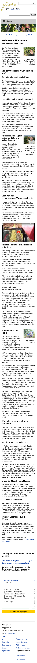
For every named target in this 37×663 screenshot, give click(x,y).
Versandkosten (21, 642)
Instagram (21, 655)
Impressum (6, 651)
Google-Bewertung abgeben (18, 611)
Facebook (21, 660)
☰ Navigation (7, 21)
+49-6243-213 (14, 10)
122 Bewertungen (17, 561)
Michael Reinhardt (11, 580)
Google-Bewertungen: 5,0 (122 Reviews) (21, 35)
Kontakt (4, 648)
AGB (3, 639)
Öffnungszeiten (21, 639)
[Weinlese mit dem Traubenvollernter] (18, 241)
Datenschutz (6, 645)
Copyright (5, 642)
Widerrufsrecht (21, 645)
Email (20, 10)
